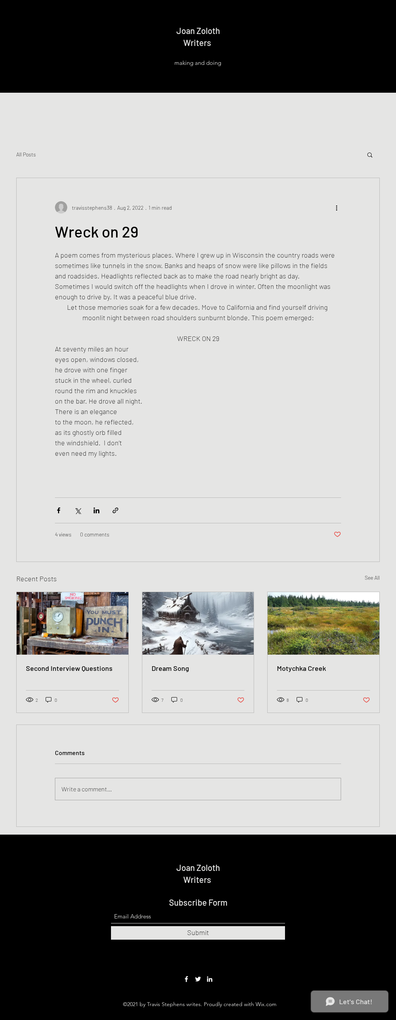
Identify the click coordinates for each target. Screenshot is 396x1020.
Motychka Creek (301, 668)
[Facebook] (186, 979)
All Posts (26, 154)
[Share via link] (115, 510)
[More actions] (336, 207)
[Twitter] (198, 979)
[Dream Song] (198, 623)
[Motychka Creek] (323, 623)
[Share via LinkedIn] (96, 510)
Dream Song (170, 668)
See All (372, 577)
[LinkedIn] (209, 979)
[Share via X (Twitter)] (77, 510)
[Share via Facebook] (58, 510)
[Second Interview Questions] (72, 623)
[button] (370, 154)
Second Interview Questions (69, 668)
